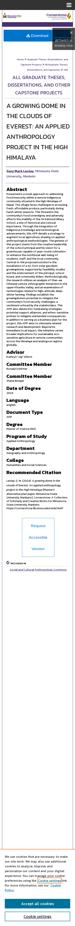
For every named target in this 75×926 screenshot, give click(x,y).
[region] (37, 887)
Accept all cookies (37, 904)
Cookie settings (49, 880)
